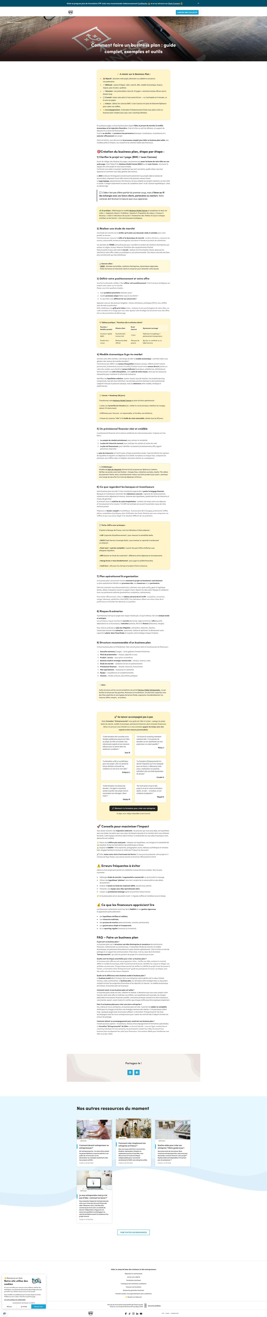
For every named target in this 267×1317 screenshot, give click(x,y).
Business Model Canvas (138, 210)
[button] (5, 1313)
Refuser (9, 1307)
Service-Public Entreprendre (149, 690)
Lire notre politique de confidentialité (14, 1300)
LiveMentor (142, 3)
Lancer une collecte (187, 12)
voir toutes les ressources (133, 1232)
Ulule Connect (174, 3)
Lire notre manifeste (154, 1305)
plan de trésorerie (114, 469)
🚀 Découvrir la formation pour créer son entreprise (133, 808)
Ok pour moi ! (38, 1306)
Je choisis (24, 1307)
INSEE (102, 266)
